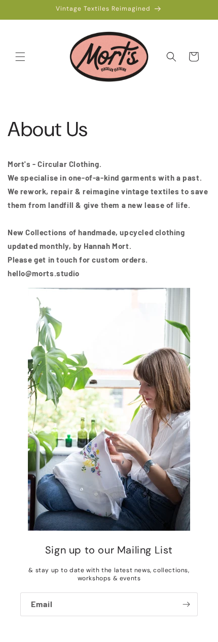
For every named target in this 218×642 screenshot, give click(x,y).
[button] (20, 57)
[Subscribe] (186, 604)
